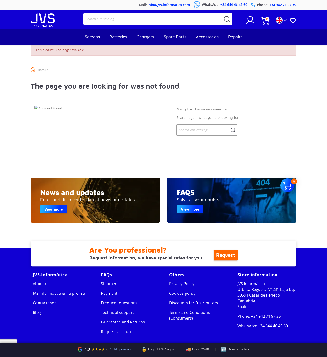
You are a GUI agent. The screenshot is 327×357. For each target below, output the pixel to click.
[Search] (227, 19)
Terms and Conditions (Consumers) (189, 315)
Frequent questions (119, 302)
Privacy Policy (182, 283)
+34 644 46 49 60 (273, 325)
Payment (109, 293)
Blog (37, 312)
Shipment (110, 283)
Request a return (117, 331)
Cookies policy (182, 293)
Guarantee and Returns (123, 322)
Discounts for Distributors (193, 302)
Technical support (117, 312)
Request (225, 255)
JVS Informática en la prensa (59, 293)
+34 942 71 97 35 (266, 316)
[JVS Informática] (43, 25)
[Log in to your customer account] (250, 22)
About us (41, 283)
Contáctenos (44, 302)
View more (54, 209)
